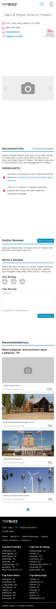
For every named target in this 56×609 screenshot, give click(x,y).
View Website (13, 32)
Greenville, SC (8, 598)
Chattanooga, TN (10, 564)
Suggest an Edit (14, 36)
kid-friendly (24, 177)
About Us (14, 536)
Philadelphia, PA (36, 598)
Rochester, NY (9, 595)
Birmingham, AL (9, 553)
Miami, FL (34, 592)
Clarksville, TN (8, 559)
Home (5, 536)
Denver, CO (34, 584)
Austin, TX (34, 595)
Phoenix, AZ (35, 561)
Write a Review (46, 240)
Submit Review (46, 315)
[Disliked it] (22, 281)
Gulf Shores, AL (9, 556)
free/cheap (36, 177)
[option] (28, 88)
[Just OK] (13, 281)
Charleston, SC (36, 582)
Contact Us (26, 540)
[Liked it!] (4, 281)
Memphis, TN (8, 567)
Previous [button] (5, 88)
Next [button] (50, 88)
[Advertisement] (28, 56)
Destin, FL (34, 587)
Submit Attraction (30, 536)
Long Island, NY (9, 584)
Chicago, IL (34, 590)
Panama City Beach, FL (40, 564)
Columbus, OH (9, 550)
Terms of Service (10, 540)
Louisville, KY (35, 567)
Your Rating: (9, 276)
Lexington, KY (8, 579)
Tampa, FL (34, 553)
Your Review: (9, 289)
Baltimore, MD (9, 592)
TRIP (9, 4)
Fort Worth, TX (9, 587)
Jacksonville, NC (36, 569)
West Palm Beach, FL (12, 569)
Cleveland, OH (8, 582)
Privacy (44, 536)
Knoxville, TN (8, 561)
